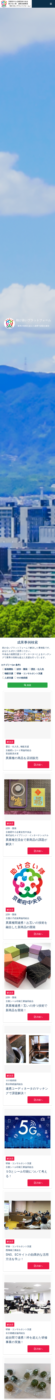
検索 (28, 685)
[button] (51, 3)
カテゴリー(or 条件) (11, 664)
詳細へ (39, 764)
